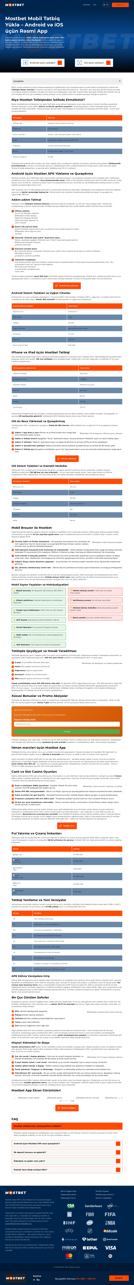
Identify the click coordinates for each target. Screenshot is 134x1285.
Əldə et (119, 1278)
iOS (94, 5)
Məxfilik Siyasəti (102, 1191)
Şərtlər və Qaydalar (104, 1198)
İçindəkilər (18, 81)
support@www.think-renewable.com (18, 1224)
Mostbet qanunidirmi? (105, 1195)
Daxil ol (120, 5)
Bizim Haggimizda (68, 1191)
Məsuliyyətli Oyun (68, 1198)
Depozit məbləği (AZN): (25, 720)
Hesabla (67, 732)
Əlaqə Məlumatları (68, 1195)
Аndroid (86, 5)
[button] (106, 5)
